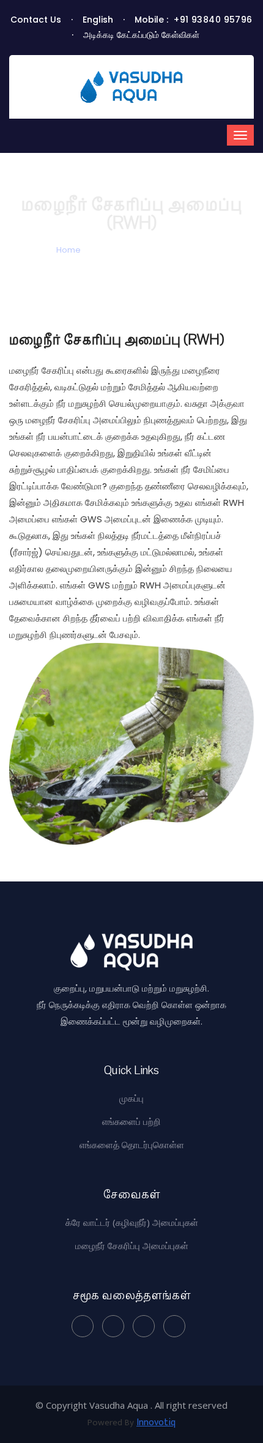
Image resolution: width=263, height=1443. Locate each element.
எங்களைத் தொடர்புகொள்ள (132, 1144)
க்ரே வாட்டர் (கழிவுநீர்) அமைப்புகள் (131, 1222)
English (98, 19)
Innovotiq (156, 1422)
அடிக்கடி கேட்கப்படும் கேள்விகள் (141, 35)
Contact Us (35, 19)
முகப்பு (131, 1098)
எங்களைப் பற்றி (131, 1121)
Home (68, 250)
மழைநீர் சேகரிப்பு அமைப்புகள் (131, 1245)
